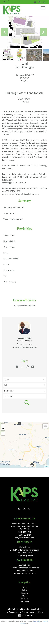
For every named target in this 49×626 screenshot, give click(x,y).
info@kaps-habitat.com (24, 537)
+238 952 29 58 (26, 344)
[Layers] (45, 426)
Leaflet (46, 466)
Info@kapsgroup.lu (24, 555)
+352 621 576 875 (24, 552)
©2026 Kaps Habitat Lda (18, 609)
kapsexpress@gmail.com (24, 573)
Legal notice (36, 609)
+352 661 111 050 (24, 570)
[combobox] (24, 379)
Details (25, 101)
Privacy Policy (36, 621)
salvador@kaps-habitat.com (26, 347)
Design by (27, 615)
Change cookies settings (32, 612)
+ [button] (3, 425)
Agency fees (14, 612)
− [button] (3, 428)
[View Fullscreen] (3, 433)
